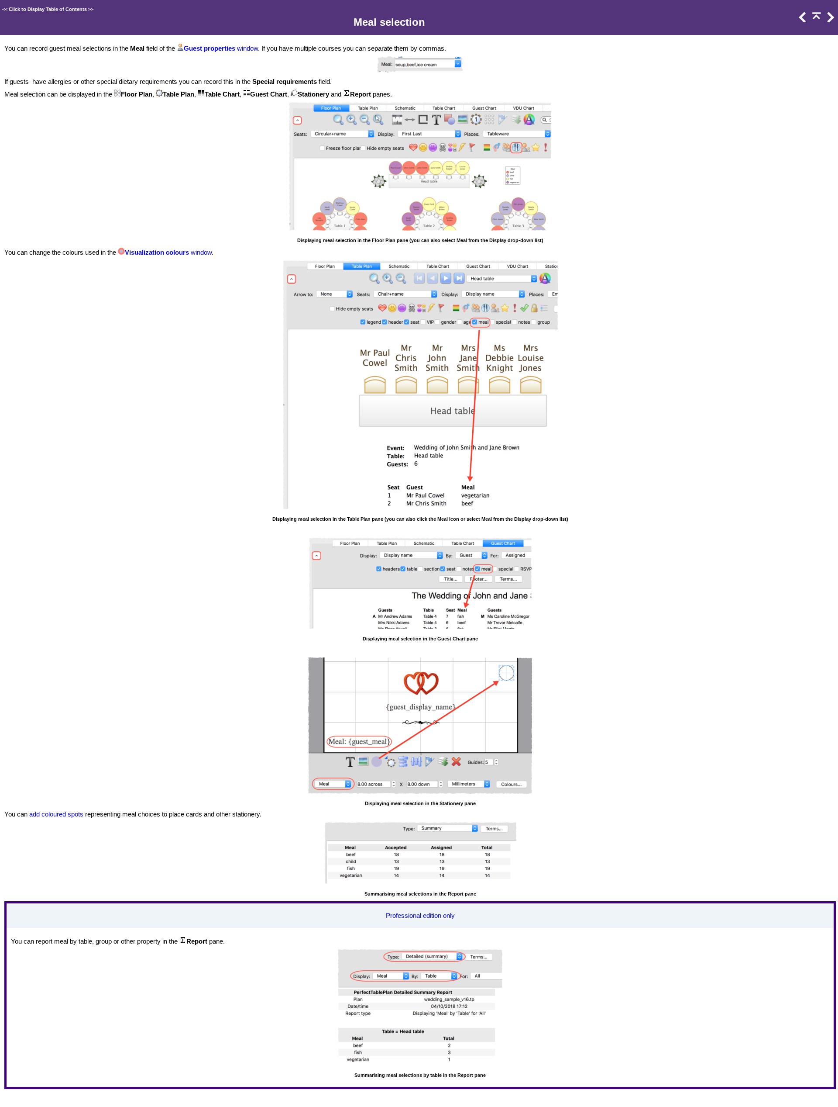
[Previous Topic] (802, 20)
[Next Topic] (830, 20)
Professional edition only (420, 915)
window (246, 48)
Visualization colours (157, 252)
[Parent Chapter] (816, 20)
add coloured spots (56, 814)
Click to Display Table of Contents (48, 9)
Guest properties (209, 48)
